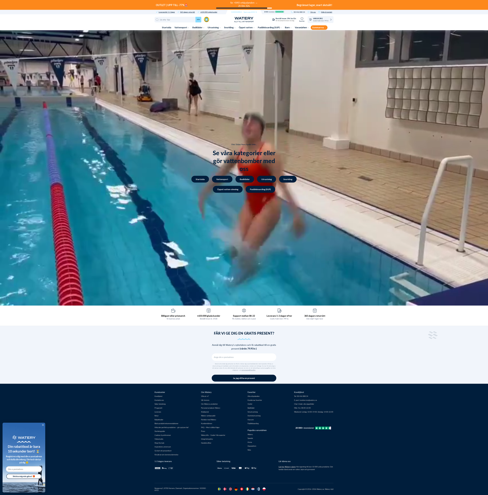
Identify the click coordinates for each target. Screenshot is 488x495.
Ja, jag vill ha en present (244, 378)
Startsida (166, 27)
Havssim (251, 419)
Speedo (250, 438)
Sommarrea (318, 27)
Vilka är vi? (205, 396)
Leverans (158, 412)
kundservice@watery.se (308, 400)
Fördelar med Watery (208, 419)
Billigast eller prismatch (173, 315)
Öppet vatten (246, 27)
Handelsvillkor (206, 443)
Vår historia (205, 400)
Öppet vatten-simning (227, 189)
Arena (250, 442)
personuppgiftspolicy (248, 370)
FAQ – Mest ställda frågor (210, 427)
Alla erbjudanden (254, 396)
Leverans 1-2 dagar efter (279, 315)
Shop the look (159, 443)
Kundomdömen (206, 423)
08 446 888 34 (299, 12)
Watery (250, 434)
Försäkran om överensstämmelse (166, 454)
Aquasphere (252, 446)
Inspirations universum (163, 446)
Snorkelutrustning (254, 415)
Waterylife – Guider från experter (213, 435)
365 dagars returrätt (187, 12)
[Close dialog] (43, 425)
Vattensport (181, 27)
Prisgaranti (158, 408)
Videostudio (159, 439)
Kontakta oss (159, 400)
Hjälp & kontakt (326, 12)
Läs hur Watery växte (287, 467)
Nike (249, 450)
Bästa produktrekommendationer (166, 423)
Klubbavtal (205, 412)
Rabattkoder (159, 419)
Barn (287, 27)
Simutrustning (253, 412)
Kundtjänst (158, 396)
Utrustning (213, 27)
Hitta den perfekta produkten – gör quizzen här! (172, 427)
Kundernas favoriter (255, 400)
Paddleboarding (253, 423)
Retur (157, 415)
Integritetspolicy (207, 439)
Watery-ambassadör (208, 415)
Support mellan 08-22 (244, 315)
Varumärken (301, 27)
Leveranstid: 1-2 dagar (167, 12)
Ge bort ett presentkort (163, 450)
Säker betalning (160, 404)
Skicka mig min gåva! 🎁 (24, 476)
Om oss (313, 12)
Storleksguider (160, 431)
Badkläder (197, 27)
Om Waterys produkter (209, 404)
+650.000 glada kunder (208, 315)
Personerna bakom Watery (210, 408)
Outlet (250, 404)
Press (203, 431)
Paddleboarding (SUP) (269, 27)
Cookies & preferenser (163, 435)
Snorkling (229, 27)
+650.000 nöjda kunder (208, 12)
